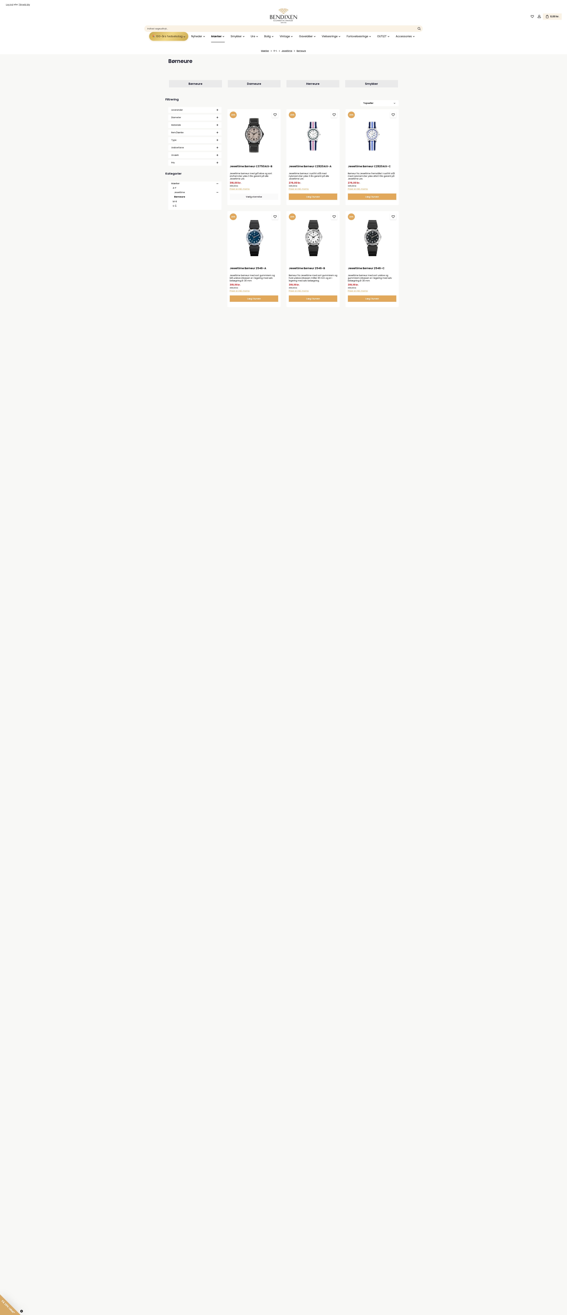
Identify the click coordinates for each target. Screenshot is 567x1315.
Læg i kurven (313, 196)
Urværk (175, 155)
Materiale (176, 124)
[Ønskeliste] (532, 16)
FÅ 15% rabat (497, 1289)
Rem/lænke (177, 132)
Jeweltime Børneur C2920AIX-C (369, 166)
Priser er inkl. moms (240, 188)
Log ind (9, 4)
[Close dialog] (560, 1231)
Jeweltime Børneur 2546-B (307, 268)
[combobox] (280, 28)
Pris (173, 162)
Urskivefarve (177, 147)
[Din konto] (539, 16)
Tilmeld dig (24, 4)
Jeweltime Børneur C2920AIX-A (310, 166)
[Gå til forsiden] (283, 16)
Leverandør (177, 109)
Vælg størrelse (254, 196)
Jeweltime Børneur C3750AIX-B (251, 166)
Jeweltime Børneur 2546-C (366, 268)
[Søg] (419, 28)
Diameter (176, 117)
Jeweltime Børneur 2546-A (248, 268)
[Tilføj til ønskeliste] (275, 115)
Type (173, 140)
